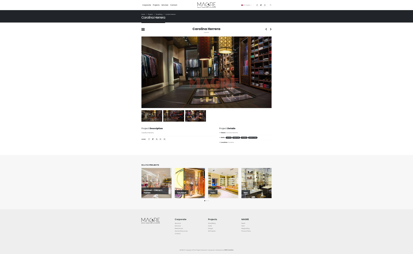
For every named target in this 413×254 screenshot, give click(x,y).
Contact (173, 5)
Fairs (243, 226)
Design (210, 228)
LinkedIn (156, 139)
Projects (156, 5)
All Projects (212, 231)
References (179, 228)
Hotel (210, 226)
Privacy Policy (246, 231)
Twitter (152, 139)
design (229, 137)
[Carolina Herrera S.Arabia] (206, 72)
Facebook (148, 139)
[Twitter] (261, 5)
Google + (160, 139)
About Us (178, 223)
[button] (205, 201)
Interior (244, 137)
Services (164, 5)
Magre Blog (245, 228)
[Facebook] (257, 5)
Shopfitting (253, 137)
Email (164, 139)
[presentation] (141, 72)
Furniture (236, 137)
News (243, 223)
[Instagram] (264, 5)
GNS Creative (228, 250)
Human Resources (181, 231)
